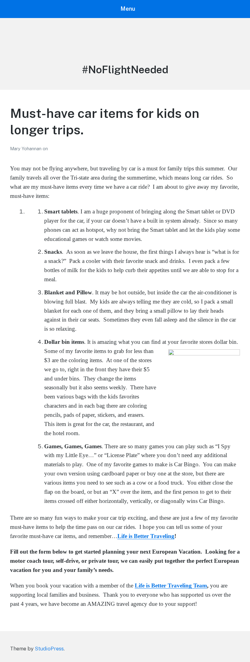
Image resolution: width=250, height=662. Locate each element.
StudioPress (49, 649)
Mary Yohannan (26, 148)
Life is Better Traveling (145, 536)
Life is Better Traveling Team (171, 585)
